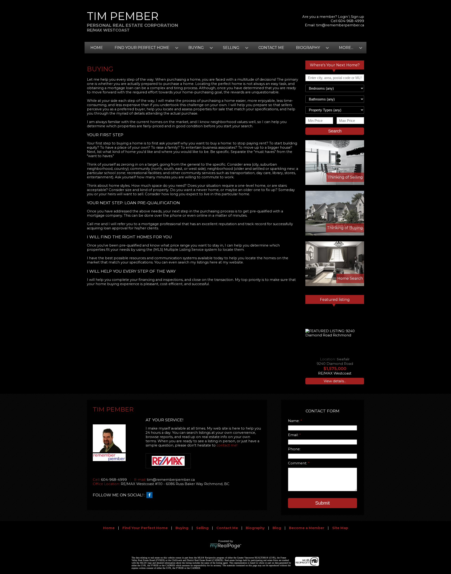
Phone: (294, 449)
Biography (255, 528)
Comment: (298, 463)
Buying (181, 528)
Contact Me (271, 47)
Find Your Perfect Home (145, 528)
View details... (335, 381)
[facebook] (150, 495)
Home (96, 47)
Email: (293, 435)
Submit (322, 503)
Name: (294, 421)
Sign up (357, 17)
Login (343, 17)
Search (335, 131)
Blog (276, 528)
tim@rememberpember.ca (340, 25)
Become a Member (306, 528)
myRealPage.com (225, 546)
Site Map (340, 528)
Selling (202, 528)
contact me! (227, 445)
